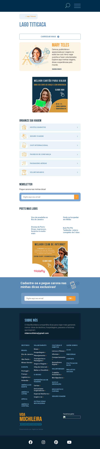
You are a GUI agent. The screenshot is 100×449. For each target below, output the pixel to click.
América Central (25, 405)
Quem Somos (71, 345)
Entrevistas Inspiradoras (39, 389)
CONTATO (70, 359)
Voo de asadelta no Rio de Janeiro (39, 218)
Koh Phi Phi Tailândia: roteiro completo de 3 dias (71, 230)
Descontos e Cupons (57, 390)
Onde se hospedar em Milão (71, 218)
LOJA (68, 350)
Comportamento (58, 357)
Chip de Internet (40, 367)
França (24, 374)
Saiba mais (56, 69)
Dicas (36, 349)
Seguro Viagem (40, 364)
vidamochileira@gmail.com (37, 333)
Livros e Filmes (58, 351)
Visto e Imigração (56, 383)
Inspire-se (38, 397)
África (24, 399)
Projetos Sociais (70, 370)
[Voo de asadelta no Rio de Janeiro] (24, 218)
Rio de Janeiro (27, 354)
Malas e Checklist (41, 370)
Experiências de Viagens (41, 381)
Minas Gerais (26, 363)
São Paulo (25, 359)
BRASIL (24, 350)
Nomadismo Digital (57, 363)
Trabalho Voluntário (56, 373)
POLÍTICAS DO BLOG (71, 364)
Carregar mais (48, 37)
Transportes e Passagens (39, 359)
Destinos (25, 345)
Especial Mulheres (41, 394)
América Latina (25, 393)
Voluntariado (58, 369)
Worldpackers (57, 378)
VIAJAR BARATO (40, 345)
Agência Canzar (37, 429)
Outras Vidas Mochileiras (40, 402)
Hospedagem (39, 352)
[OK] (76, 197)
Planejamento (39, 355)
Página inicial (23, 16)
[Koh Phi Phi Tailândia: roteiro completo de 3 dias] (56, 230)
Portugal (24, 371)
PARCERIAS (71, 354)
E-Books (37, 375)
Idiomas (55, 354)
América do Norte (26, 386)
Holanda (24, 380)
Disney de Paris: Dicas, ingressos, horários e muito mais (38, 230)
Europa (24, 367)
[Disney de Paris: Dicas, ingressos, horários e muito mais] (24, 230)
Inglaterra (25, 377)
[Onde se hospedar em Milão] (56, 218)
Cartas (36, 386)
